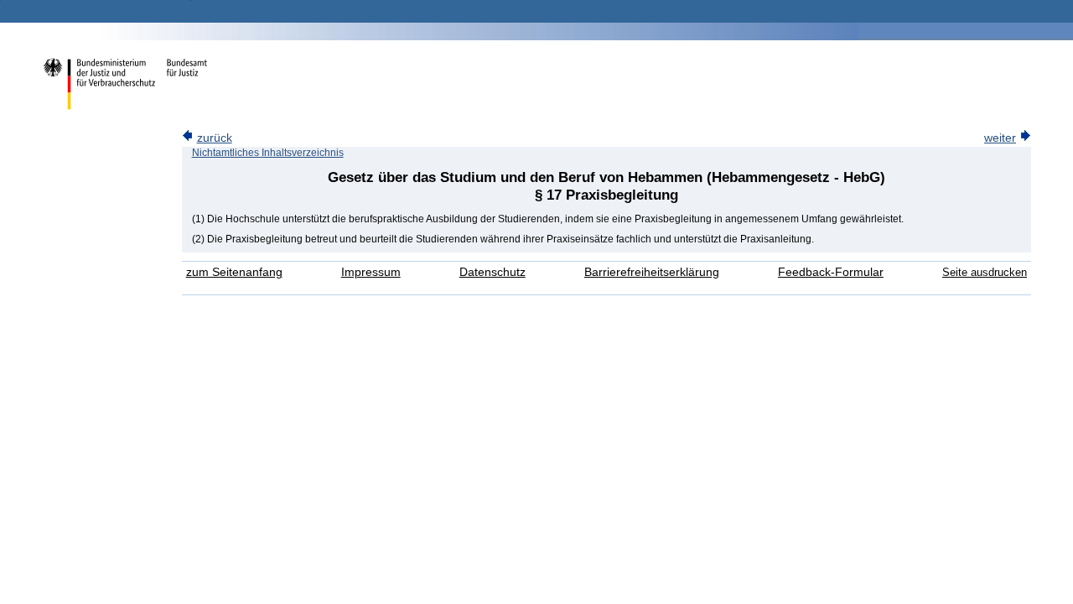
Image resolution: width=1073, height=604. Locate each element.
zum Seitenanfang (234, 272)
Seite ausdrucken (984, 272)
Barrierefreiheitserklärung (651, 272)
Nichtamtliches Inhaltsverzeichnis (268, 153)
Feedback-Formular (831, 272)
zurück (214, 138)
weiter (1000, 138)
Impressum (371, 272)
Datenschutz (492, 272)
